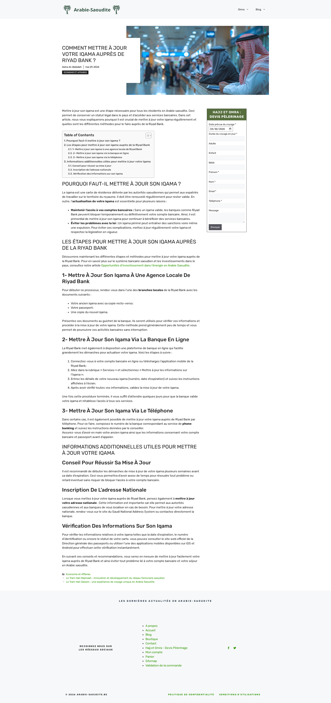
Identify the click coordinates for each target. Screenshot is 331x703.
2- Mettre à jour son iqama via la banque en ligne (101, 153)
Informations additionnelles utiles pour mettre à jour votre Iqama (109, 161)
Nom (212, 181)
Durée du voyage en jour (223, 134)
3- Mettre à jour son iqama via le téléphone (97, 157)
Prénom (214, 172)
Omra (241, 9)
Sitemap (151, 661)
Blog (258, 9)
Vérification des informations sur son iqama (98, 173)
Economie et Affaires (75, 72)
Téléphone (215, 201)
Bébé (211, 162)
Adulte (212, 143)
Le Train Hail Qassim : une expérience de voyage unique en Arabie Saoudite (110, 581)
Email (212, 191)
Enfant (212, 153)
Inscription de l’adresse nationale (92, 169)
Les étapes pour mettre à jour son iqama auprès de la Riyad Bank (108, 145)
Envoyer (215, 227)
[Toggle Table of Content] (147, 135)
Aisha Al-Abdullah (72, 67)
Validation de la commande (164, 665)
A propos (152, 625)
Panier (150, 656)
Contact (151, 643)
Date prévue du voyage (222, 124)
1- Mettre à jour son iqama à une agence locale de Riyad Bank (107, 149)
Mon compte (154, 652)
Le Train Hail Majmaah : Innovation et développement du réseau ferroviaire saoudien (115, 578)
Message (214, 210)
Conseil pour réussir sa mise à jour (91, 165)
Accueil (150, 630)
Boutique (152, 639)
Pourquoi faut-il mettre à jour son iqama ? (93, 140)
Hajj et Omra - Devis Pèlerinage (167, 648)
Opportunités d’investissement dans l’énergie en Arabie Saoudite (145, 265)
